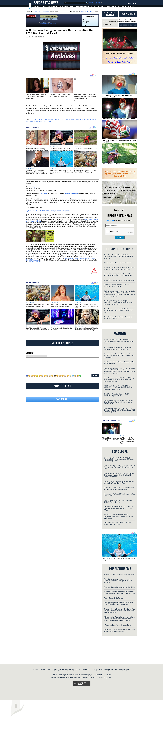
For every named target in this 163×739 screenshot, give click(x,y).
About (35, 669)
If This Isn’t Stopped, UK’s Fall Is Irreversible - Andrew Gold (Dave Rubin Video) (119, 488)
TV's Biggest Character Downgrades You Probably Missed (117, 96)
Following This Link (34, 261)
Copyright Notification (99, 669)
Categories (131, 6)
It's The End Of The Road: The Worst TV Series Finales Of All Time (127, 440)
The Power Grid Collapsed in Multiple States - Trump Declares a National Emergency (119, 268)
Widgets (126, 669)
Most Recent (115, 6)
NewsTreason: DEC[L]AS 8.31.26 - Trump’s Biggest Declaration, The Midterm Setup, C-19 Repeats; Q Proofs (119, 410)
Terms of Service (82, 669)
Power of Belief (69, 6)
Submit (119, 237)
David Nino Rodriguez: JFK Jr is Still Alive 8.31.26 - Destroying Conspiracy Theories (118, 274)
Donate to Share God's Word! (119, 62)
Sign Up (134, 3)
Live (97, 6)
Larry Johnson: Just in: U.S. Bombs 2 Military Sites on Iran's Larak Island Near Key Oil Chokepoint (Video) (119, 379)
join (35, 187)
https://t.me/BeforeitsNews (112, 197)
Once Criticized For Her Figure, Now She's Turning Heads (62, 305)
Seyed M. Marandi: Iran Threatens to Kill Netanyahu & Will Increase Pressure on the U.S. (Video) (118, 516)
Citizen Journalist (71, 193)
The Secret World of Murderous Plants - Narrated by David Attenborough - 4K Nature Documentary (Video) (119, 341)
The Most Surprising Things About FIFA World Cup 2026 (119, 141)
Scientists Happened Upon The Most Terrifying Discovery (85, 171)
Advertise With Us (46, 669)
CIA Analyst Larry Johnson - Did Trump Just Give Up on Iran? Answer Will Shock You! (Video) (118, 508)
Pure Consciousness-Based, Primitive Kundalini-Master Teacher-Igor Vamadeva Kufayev (118, 580)
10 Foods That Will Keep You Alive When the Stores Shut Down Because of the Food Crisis (119, 592)
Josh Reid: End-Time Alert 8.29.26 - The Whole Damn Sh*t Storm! (117, 523)
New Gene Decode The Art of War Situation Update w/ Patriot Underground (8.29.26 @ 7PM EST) (118, 256)
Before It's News (46, 2)
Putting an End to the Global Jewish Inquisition (119, 587)
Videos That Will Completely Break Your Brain (119, 280)
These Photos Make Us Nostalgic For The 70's (119, 118)
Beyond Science (58, 6)
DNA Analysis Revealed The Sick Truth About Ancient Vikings (86, 329)
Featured (36, 6)
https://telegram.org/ (128, 191)
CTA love (53, 168)
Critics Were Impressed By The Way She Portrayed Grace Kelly (37, 149)
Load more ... (62, 399)
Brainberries (30, 146)
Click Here (43, 193)
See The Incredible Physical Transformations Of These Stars (61, 149)
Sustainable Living (81, 6)
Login (129, 3)
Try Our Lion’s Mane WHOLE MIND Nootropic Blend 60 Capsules (48, 211)
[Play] (119, 40)
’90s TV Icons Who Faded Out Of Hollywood (118, 163)
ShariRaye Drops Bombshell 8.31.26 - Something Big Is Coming (117, 285)
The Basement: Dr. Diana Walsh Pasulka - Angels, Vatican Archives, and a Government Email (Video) (119, 355)
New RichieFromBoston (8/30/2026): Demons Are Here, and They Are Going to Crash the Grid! (119, 310)
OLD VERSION (128, 13)
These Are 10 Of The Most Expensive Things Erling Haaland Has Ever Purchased (36, 172)
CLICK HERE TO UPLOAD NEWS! (128, 25)
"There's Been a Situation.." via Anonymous (118, 263)
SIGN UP (110, 221)
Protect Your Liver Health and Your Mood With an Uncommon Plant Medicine (119, 630)
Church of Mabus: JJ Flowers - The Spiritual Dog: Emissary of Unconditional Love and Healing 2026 (118, 402)
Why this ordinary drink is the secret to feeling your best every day (61, 172)
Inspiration (91, 6)
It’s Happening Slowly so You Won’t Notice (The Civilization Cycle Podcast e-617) (118, 603)
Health (50, 6)
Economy (43, 6)
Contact (63, 669)
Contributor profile (44, 23)
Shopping (123, 6)
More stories (53, 23)
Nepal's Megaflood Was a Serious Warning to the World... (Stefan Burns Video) (119, 482)
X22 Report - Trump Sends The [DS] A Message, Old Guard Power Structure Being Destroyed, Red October (118, 302)
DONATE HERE (110, 14)
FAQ (57, 669)
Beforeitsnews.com (41, 12)
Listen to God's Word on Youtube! (120, 58)
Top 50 (107, 6)
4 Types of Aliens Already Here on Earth (117, 625)
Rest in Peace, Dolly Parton (113, 598)
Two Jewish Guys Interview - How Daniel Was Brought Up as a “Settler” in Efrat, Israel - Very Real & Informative (119, 610)
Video (102, 6)
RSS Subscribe (115, 669)
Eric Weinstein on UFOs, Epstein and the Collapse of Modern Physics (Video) (117, 348)
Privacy (71, 669)
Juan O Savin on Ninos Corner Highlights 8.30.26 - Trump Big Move (118, 501)
